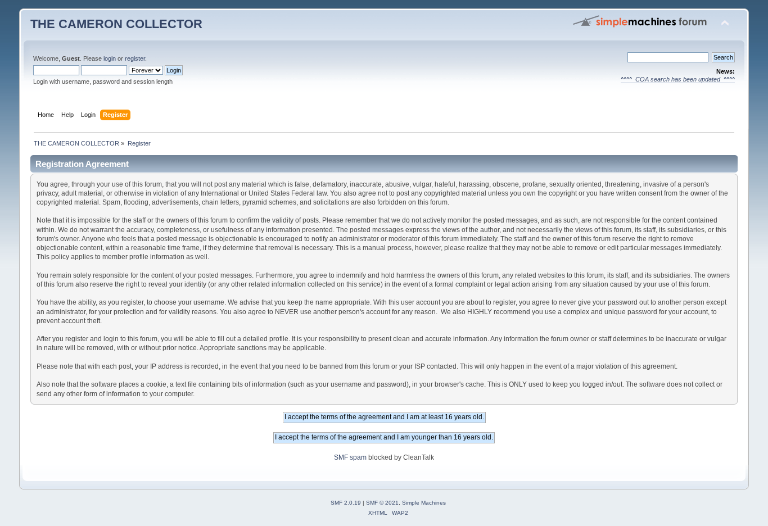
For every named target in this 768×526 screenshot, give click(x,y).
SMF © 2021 (382, 503)
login (109, 58)
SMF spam (350, 457)
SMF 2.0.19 (346, 503)
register (135, 58)
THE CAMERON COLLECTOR (116, 24)
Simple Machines (424, 503)
